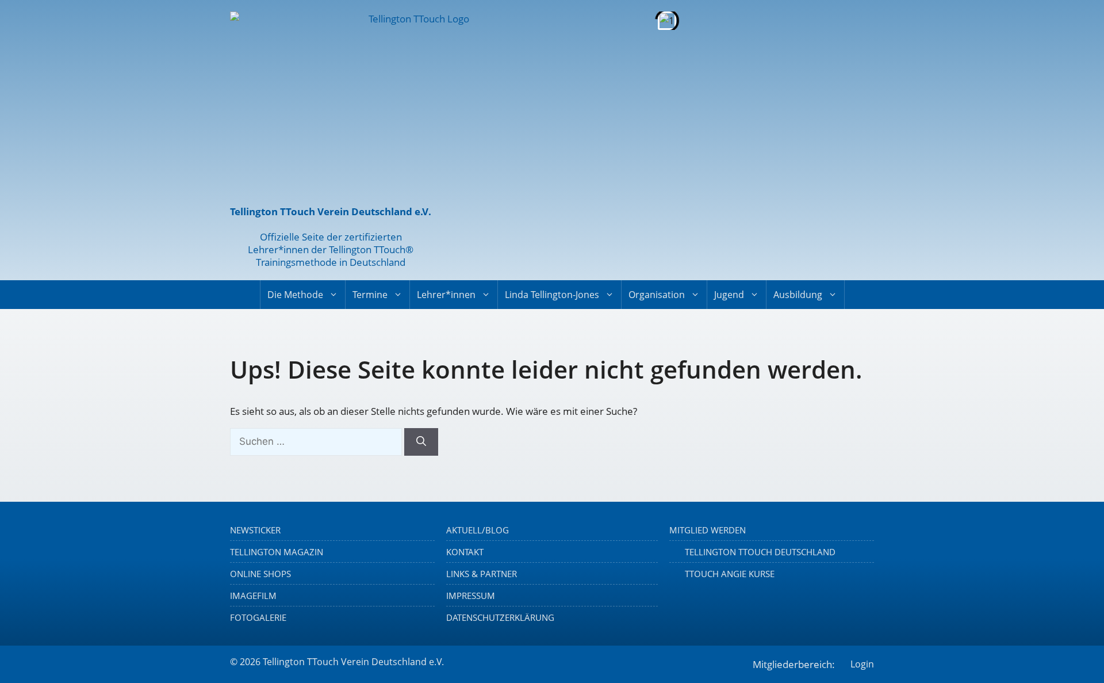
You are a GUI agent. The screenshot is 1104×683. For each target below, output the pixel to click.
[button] (471, 20)
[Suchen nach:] (317, 441)
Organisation (656, 294)
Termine (370, 294)
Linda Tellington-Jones (552, 294)
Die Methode (295, 294)
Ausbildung (797, 294)
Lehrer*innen (446, 294)
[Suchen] (421, 442)
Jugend (729, 294)
